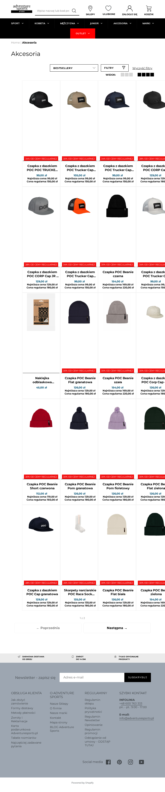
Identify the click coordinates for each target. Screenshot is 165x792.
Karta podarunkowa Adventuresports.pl (24, 729)
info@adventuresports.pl (136, 718)
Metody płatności (23, 713)
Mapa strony (58, 722)
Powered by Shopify (82, 782)
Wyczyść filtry (142, 68)
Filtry (109, 67)
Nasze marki (58, 713)
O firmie (56, 708)
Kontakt (55, 718)
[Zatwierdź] (74, 11)
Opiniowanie (93, 725)
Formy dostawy (22, 708)
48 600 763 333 (131, 703)
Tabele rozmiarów (23, 738)
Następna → (117, 628)
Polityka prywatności (93, 710)
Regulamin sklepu (92, 701)
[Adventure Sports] (21, 9)
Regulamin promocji (92, 731)
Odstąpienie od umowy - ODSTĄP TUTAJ (97, 741)
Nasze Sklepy (59, 703)
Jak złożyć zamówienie (19, 701)
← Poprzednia (48, 628)
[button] (74, 68)
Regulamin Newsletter (92, 718)
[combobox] (52, 11)
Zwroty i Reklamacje (19, 719)
